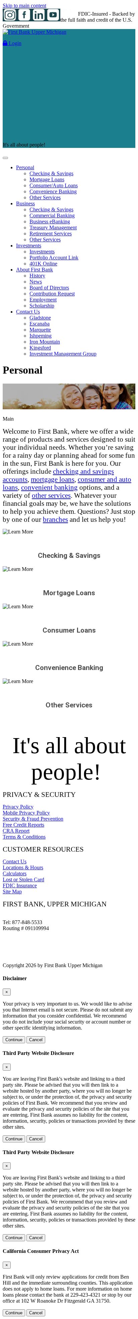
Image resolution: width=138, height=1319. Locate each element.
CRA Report (16, 831)
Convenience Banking (53, 191)
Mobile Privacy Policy (26, 813)
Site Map (12, 891)
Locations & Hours (23, 867)
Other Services (45, 197)
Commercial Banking (52, 215)
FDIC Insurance (20, 885)
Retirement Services (50, 233)
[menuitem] (75, 183)
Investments (28, 245)
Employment (43, 299)
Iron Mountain (44, 342)
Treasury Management (53, 227)
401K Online (43, 263)
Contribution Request (52, 293)
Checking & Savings (51, 173)
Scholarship (41, 305)
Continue (13, 1039)
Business (25, 203)
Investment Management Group (62, 354)
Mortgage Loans (46, 179)
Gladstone (40, 317)
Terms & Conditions (24, 837)
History (37, 275)
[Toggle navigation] (5, 158)
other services (51, 495)
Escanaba (39, 323)
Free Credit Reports (23, 825)
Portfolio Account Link (53, 257)
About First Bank (34, 269)
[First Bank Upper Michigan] (34, 32)
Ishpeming (40, 336)
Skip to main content (24, 5)
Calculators (14, 873)
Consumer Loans (69, 630)
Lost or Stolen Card (23, 879)
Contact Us (28, 311)
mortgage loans (52, 479)
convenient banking (49, 487)
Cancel (36, 1039)
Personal (25, 167)
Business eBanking (49, 221)
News (35, 281)
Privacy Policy (18, 807)
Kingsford (40, 348)
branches (55, 519)
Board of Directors (49, 287)
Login (14, 43)
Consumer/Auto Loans (53, 185)
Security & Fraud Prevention (33, 819)
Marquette (40, 330)
